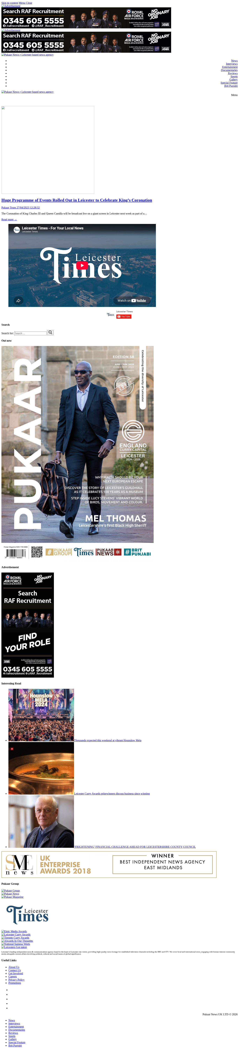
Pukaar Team (8, 207)
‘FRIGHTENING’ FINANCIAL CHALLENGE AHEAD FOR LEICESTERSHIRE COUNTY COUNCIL (135, 846)
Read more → (9, 219)
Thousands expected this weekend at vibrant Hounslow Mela (107, 740)
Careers (12, 976)
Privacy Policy (16, 979)
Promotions (14, 982)
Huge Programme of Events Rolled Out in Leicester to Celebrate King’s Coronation (76, 200)
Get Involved (15, 973)
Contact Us (14, 970)
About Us (13, 967)
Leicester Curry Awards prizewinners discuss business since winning (112, 793)
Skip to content (9, 2)
